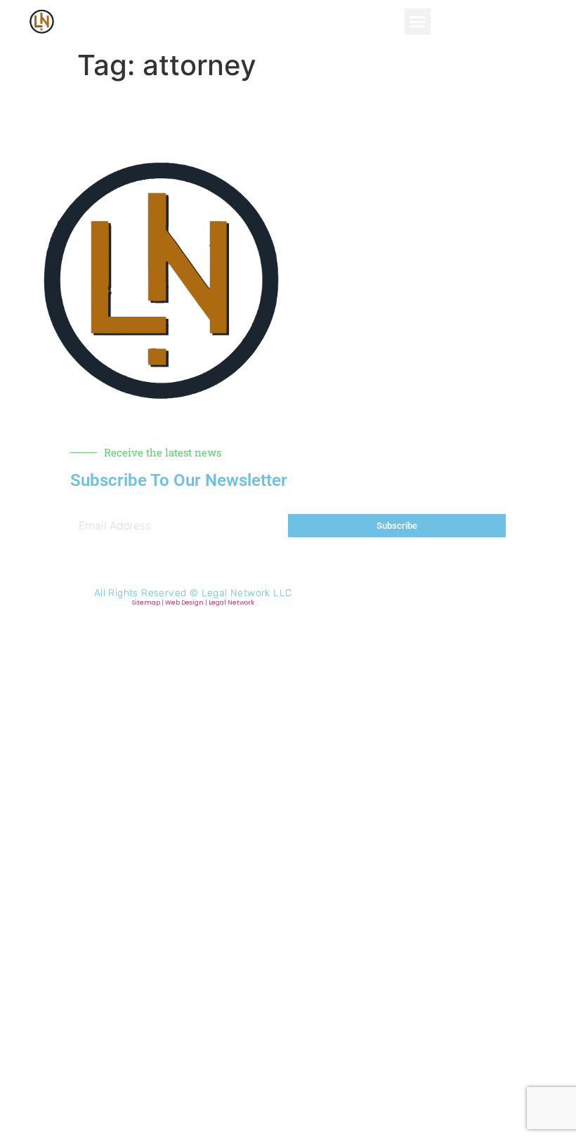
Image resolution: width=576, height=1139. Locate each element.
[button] (418, 21)
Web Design (184, 602)
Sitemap (146, 602)
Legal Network (231, 602)
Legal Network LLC (247, 593)
